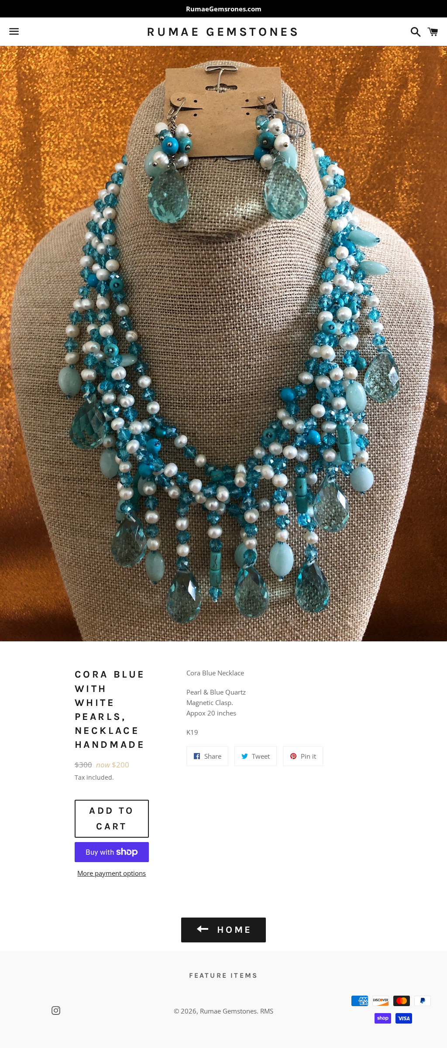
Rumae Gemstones (223, 31)
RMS (266, 1011)
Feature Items (223, 975)
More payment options (111, 873)
